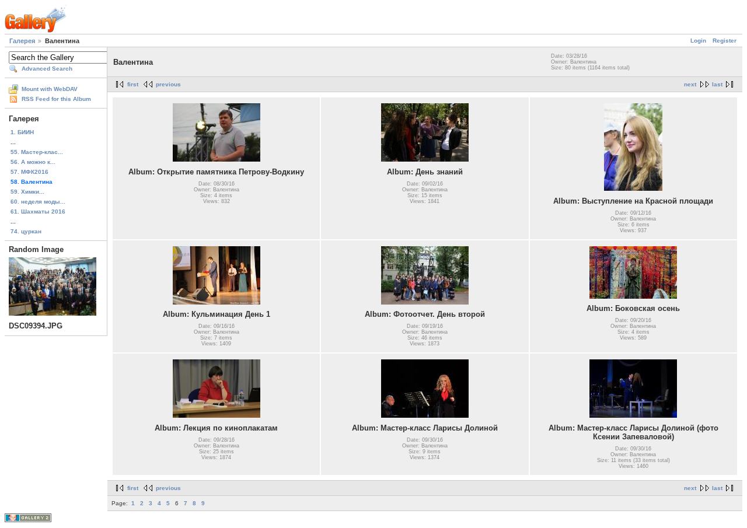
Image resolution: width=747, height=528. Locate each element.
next (690, 84)
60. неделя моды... (38, 201)
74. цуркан (26, 231)
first (132, 84)
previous (168, 84)
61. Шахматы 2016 (38, 211)
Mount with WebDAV (50, 89)
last (717, 84)
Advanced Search (47, 68)
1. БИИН (22, 132)
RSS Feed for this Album (56, 99)
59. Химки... (27, 191)
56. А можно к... (33, 162)
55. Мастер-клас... (37, 152)
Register (724, 40)
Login (698, 40)
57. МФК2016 (29, 172)
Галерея (22, 40)
